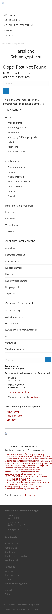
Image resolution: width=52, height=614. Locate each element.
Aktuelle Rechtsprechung (19, 25)
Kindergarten (27, 468)
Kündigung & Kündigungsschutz (24, 137)
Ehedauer (26, 463)
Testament (20, 479)
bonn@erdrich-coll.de (18, 392)
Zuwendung (32, 488)
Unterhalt (12, 191)
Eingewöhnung (20, 466)
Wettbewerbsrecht (17, 151)
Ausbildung (39, 454)
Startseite (9, 14)
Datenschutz (21, 609)
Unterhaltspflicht (14, 482)
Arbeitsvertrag (15, 122)
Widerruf (40, 486)
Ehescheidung (36, 463)
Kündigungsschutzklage (16, 556)
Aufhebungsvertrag (17, 127)
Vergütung (13, 146)
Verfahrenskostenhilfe (31, 482)
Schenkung (38, 474)
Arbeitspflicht (9, 454)
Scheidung (28, 473)
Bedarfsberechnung (45, 459)
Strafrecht (10, 218)
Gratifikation (14, 132)
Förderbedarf (18, 468)
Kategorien (30, 495)
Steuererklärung (42, 476)
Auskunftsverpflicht (43, 457)
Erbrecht (9, 212)
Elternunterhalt (13, 261)
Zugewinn (12, 196)
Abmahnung (11, 548)
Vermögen (28, 484)
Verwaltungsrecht (14, 225)
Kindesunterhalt (16, 176)
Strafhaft (8, 480)
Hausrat (12, 172)
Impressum (33, 609)
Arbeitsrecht (11, 117)
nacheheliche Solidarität (16, 471)
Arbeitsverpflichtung (23, 454)
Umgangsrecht (15, 186)
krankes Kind (37, 468)
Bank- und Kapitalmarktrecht (19, 205)
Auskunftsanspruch (11, 457)
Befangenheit (46, 461)
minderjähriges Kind (12, 470)
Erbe (28, 465)
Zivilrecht (10, 231)
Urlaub (11, 142)
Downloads (9, 609)
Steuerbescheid (30, 476)
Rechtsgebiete (12, 19)
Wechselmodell (30, 487)
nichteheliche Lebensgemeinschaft (22, 472)
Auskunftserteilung (27, 456)
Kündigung (10, 552)
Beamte (35, 459)
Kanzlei (8, 30)
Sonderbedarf (12, 475)
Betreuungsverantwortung (14, 463)
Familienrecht (12, 161)
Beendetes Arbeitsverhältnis (22, 461)
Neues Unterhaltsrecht (19, 181)
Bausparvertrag (25, 458)
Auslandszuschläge (11, 459)
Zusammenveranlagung (15, 488)
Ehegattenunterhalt (17, 167)
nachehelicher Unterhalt (30, 469)
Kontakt (8, 35)
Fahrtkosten (9, 468)
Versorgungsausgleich (15, 486)
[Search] (6, 91)
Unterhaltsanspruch (37, 480)
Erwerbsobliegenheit (39, 465)
